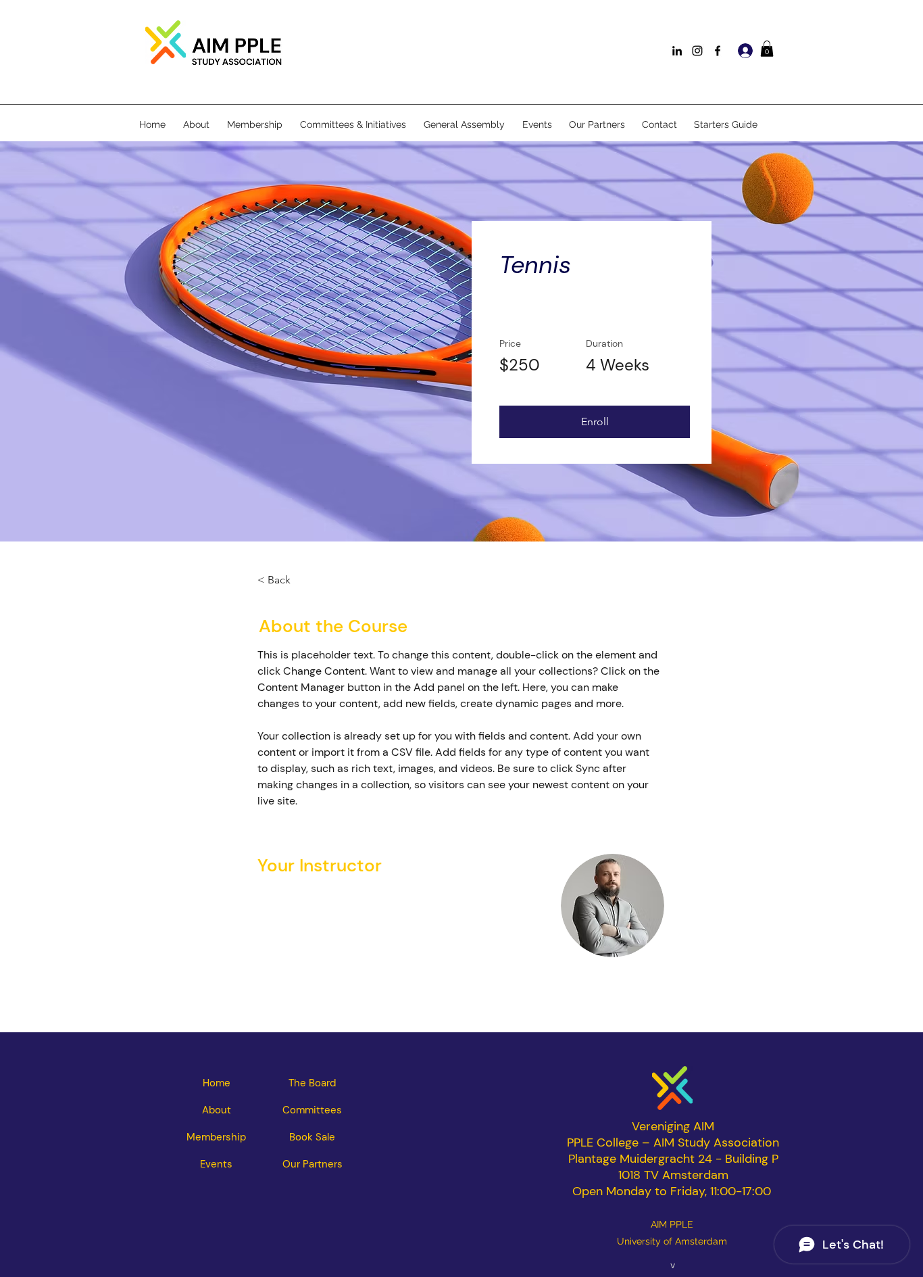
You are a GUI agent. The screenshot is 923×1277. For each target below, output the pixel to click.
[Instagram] (697, 50)
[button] (767, 49)
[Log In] (743, 50)
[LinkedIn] (677, 50)
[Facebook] (717, 50)
